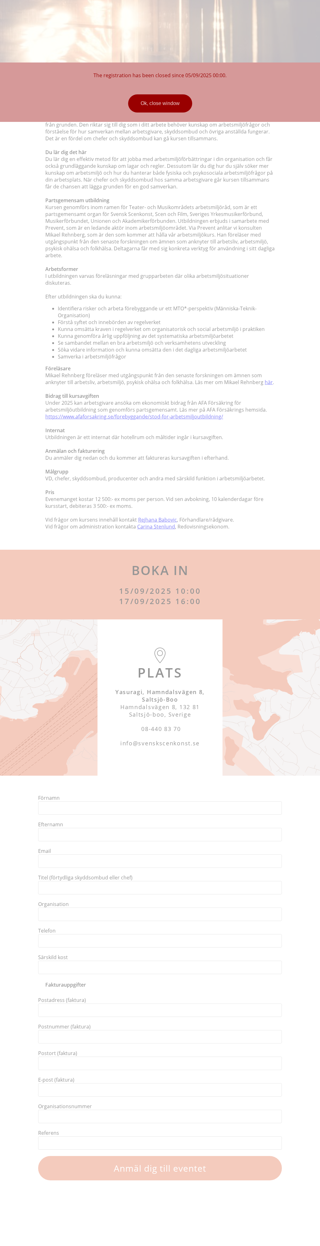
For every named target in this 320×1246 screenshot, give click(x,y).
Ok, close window (160, 103)
